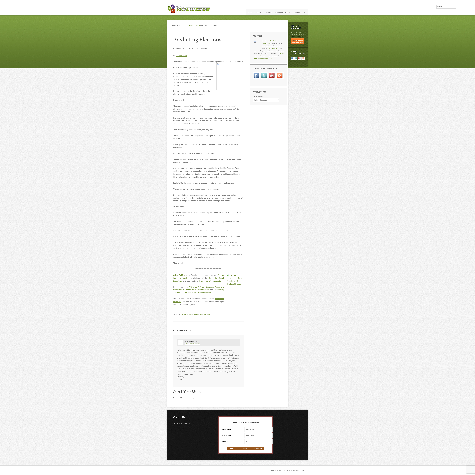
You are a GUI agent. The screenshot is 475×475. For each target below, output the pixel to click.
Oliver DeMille (190, 49)
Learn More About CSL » (262, 58)
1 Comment (203, 49)
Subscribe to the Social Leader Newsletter (245, 448)
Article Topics (258, 96)
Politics (207, 315)
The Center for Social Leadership (189, 9)
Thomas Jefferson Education (210, 280)
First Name (227, 429)
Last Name (226, 435)
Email (225, 442)
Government (198, 315)
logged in (187, 397)
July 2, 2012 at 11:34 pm (192, 344)
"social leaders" (273, 48)
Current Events (188, 315)
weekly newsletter (297, 34)
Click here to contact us (181, 423)
